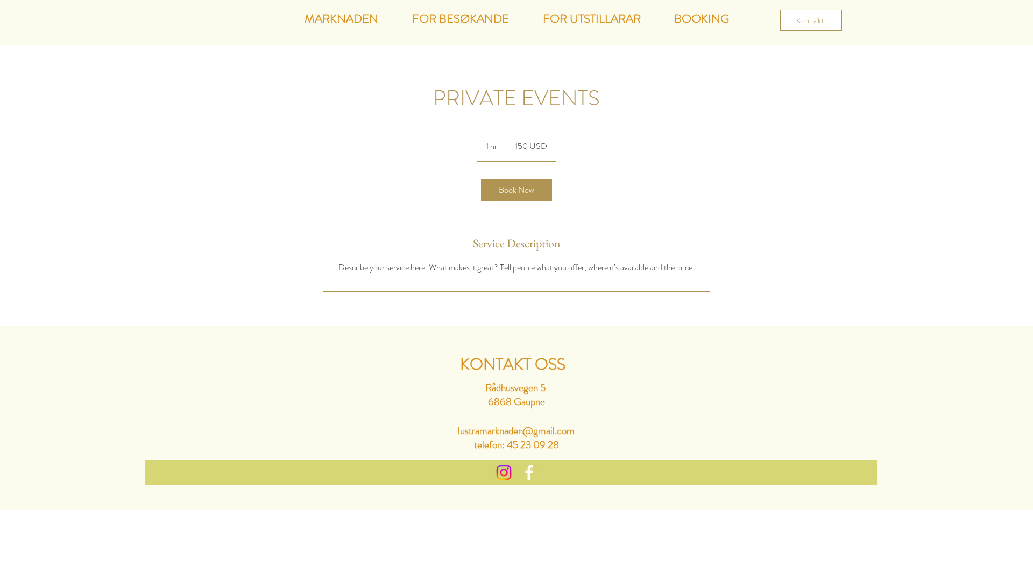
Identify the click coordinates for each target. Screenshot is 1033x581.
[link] (516, 190)
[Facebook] (529, 473)
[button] (701, 18)
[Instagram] (504, 473)
